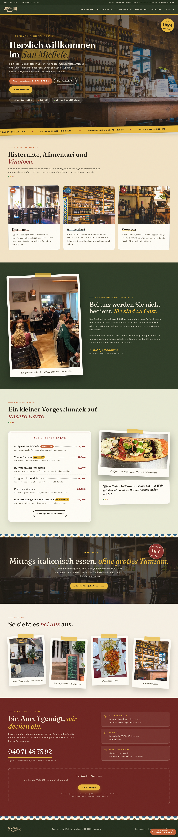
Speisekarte (86, 9)
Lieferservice (123, 9)
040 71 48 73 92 (10, 2)
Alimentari (141, 9)
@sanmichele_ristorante (131, 756)
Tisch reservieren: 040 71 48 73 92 (31, 81)
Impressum (140, 829)
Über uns (156, 9)
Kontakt (169, 9)
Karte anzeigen (89, 787)
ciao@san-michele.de (30, 2)
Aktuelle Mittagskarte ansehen (88, 586)
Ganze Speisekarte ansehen (50, 513)
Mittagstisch (104, 9)
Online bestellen (21, 90)
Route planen (115, 739)
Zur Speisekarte (65, 81)
